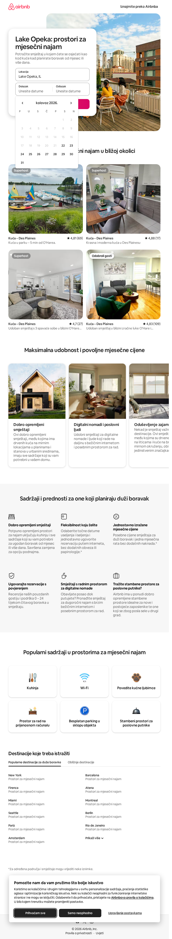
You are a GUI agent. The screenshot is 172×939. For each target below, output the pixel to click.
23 (71, 145)
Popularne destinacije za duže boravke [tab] (34, 762)
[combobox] (52, 76)
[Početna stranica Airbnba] (19, 6)
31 (22, 163)
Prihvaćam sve (35, 913)
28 (55, 154)
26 (38, 154)
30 (71, 154)
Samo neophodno (80, 913)
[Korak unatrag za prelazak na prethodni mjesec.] (22, 103)
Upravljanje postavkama (125, 913)
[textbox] (34, 91)
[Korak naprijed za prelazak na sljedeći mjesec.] (71, 103)
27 (46, 154)
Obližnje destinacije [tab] (81, 762)
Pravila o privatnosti (78, 933)
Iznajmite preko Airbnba (139, 6)
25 (30, 154)
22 (63, 145)
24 (22, 154)
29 (63, 154)
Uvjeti (100, 933)
